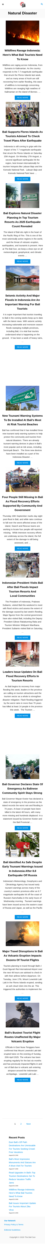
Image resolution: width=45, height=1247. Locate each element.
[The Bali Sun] (22, 4)
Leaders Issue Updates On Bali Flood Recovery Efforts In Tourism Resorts (22, 676)
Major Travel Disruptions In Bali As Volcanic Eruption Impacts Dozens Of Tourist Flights (22, 956)
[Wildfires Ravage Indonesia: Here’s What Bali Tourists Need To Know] (22, 34)
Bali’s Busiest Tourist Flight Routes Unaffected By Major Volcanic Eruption (22, 1037)
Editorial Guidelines (12, 1230)
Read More (23, 98)
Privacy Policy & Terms (13, 1225)
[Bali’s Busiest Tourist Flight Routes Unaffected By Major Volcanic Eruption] (22, 1016)
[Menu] (3, 4)
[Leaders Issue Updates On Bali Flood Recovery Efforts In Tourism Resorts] (22, 655)
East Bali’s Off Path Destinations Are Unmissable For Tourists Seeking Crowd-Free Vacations (22, 1147)
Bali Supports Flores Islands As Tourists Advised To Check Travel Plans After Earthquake (22, 136)
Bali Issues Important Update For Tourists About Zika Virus (22, 1206)
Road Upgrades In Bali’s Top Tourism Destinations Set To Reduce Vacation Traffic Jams (22, 1178)
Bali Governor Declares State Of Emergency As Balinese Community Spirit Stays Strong (22, 789)
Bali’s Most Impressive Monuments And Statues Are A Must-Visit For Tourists (22, 1162)
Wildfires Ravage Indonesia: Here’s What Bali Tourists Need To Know (22, 55)
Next (28, 1124)
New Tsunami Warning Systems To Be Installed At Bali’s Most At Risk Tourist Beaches (22, 420)
